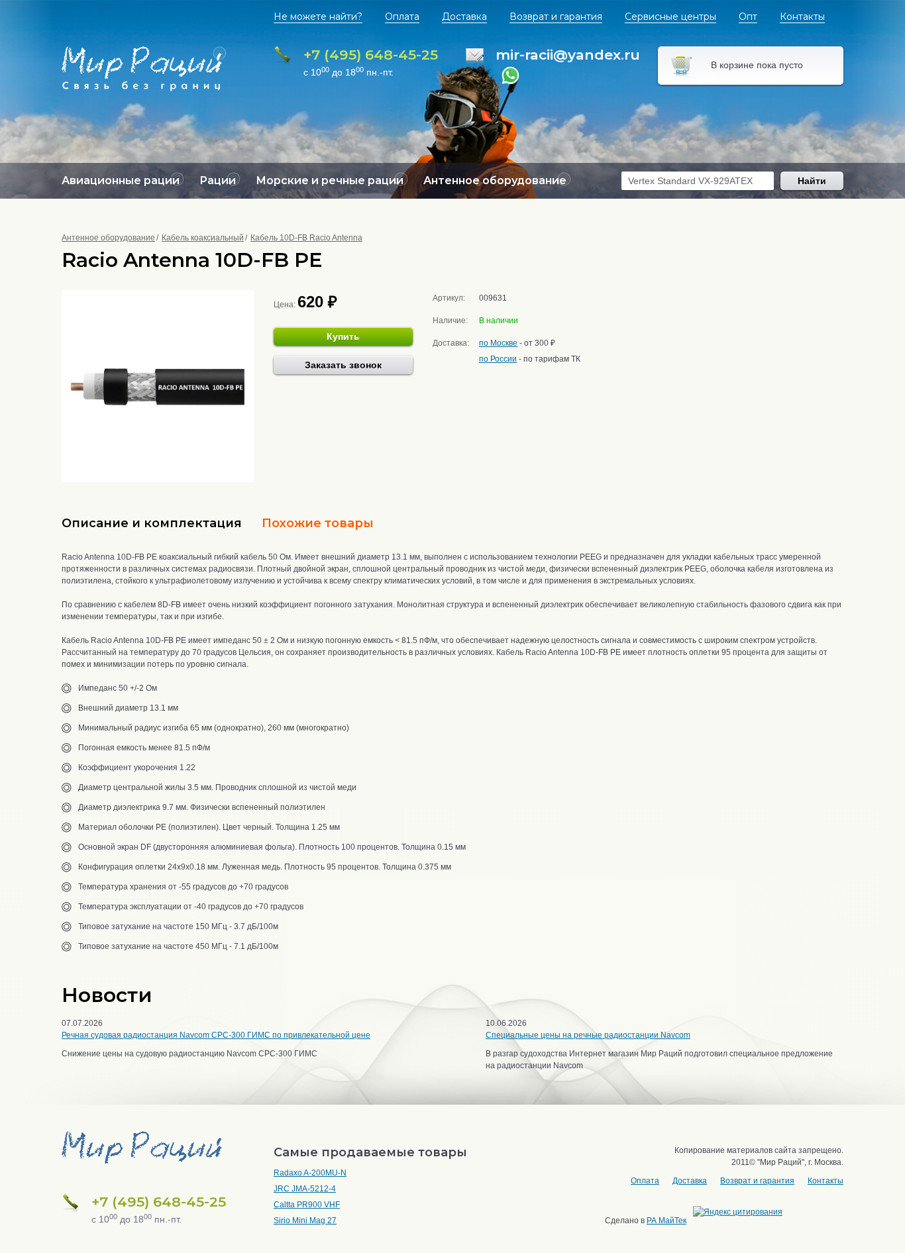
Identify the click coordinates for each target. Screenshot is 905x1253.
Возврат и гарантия (555, 17)
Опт (748, 17)
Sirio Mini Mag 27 (305, 1220)
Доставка (464, 17)
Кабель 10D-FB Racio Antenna (306, 237)
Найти (812, 180)
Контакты (802, 17)
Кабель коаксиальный (203, 237)
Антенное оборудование (108, 237)
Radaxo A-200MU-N (310, 1173)
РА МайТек (666, 1220)
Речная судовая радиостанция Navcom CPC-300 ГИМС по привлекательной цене (216, 1035)
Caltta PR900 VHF (307, 1204)
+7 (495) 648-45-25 (370, 54)
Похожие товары (318, 523)
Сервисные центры (670, 17)
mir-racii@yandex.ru (568, 54)
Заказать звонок (343, 365)
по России (498, 359)
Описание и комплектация (152, 523)
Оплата (402, 17)
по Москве (498, 343)
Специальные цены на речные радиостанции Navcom (588, 1035)
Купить (343, 336)
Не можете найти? (318, 17)
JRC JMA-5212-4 (305, 1188)
